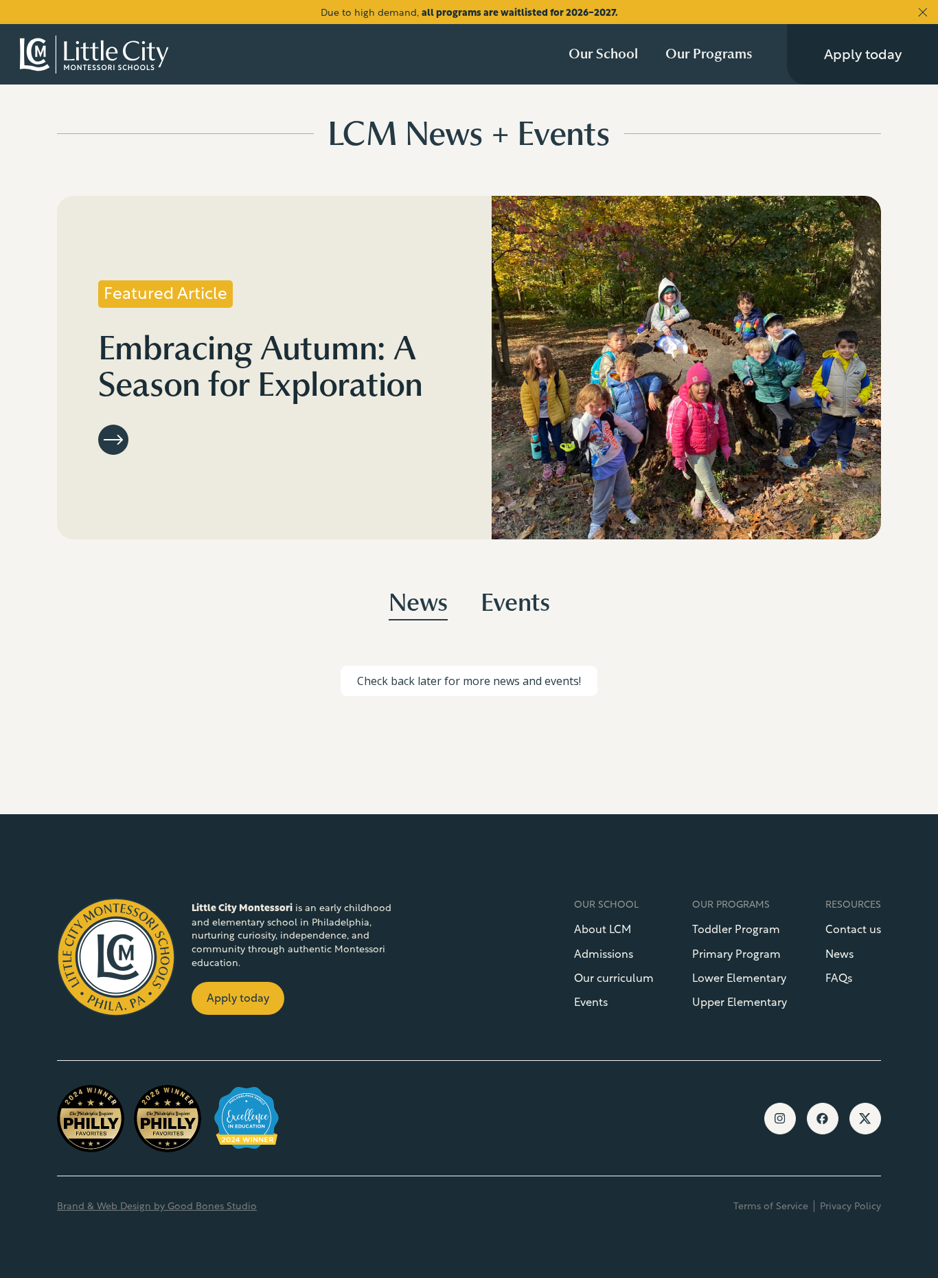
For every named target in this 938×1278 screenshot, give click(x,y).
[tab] (418, 605)
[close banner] (923, 12)
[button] (603, 54)
